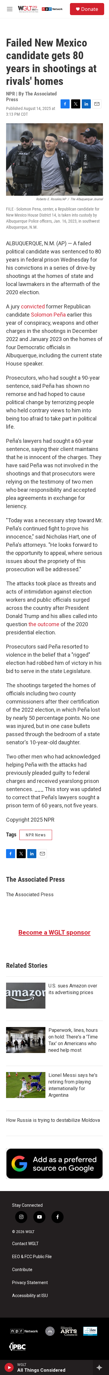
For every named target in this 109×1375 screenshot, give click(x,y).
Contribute (22, 1269)
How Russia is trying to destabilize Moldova (53, 1120)
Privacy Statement (30, 1282)
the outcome (43, 624)
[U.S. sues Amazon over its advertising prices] (25, 996)
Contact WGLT (25, 1243)
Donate (89, 9)
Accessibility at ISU (30, 1295)
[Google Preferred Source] (54, 1163)
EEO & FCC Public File (32, 1256)
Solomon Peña (48, 314)
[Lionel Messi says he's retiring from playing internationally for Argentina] (25, 1085)
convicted (33, 306)
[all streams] (101, 1367)
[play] (9, 1367)
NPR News (36, 834)
